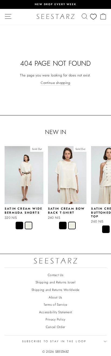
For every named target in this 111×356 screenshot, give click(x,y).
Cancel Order (55, 327)
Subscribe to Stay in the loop (54, 341)
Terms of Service (55, 304)
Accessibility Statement (55, 312)
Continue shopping (55, 82)
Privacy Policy (55, 319)
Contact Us (55, 275)
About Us (55, 297)
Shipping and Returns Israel (55, 282)
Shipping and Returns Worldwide (55, 289)
